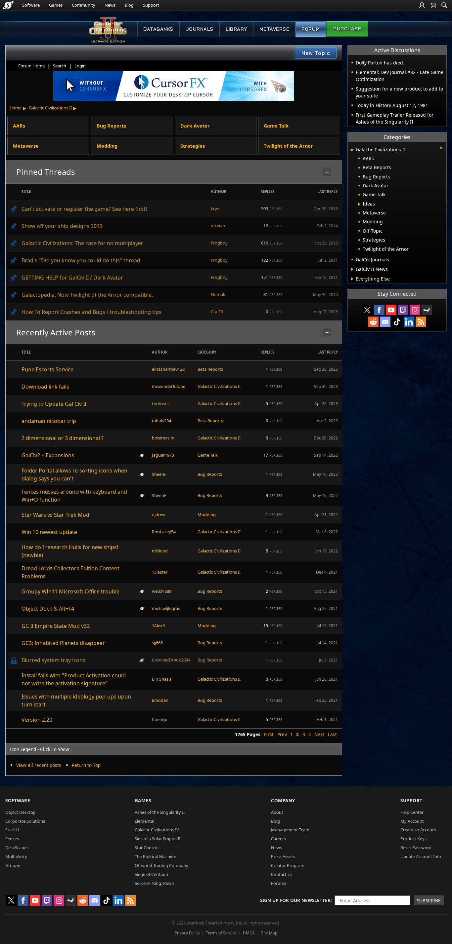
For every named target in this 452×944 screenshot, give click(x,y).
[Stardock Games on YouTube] (391, 310)
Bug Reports (111, 126)
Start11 (12, 830)
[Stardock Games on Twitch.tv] (403, 310)
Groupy (12, 865)
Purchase (347, 29)
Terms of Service (221, 933)
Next (319, 734)
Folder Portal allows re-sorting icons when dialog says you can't (74, 474)
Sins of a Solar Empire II (157, 839)
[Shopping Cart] (433, 5)
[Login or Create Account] (422, 5)
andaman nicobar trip (49, 421)
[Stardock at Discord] (385, 322)
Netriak (218, 294)
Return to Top (86, 765)
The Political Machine (155, 856)
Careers (278, 839)
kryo (215, 208)
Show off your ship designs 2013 (62, 226)
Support (151, 5)
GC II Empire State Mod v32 (56, 625)
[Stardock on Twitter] (367, 310)
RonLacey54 (164, 532)
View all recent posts (38, 765)
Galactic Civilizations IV (157, 830)
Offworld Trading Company (161, 865)
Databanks (158, 29)
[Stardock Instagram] (415, 310)
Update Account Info (420, 856)
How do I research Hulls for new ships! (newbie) (70, 551)
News (110, 5)
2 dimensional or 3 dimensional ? (63, 438)
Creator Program (287, 865)
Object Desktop (20, 812)
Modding (107, 146)
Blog (129, 5)
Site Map (269, 933)
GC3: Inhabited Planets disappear (63, 643)
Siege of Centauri (151, 874)
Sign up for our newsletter (295, 900)
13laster (159, 572)
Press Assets (283, 856)
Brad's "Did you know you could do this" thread (81, 260)
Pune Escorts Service (47, 369)
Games (56, 5)
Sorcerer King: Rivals (154, 883)
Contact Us (282, 874)
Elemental (144, 821)
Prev (282, 734)
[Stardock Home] (8, 5)
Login (80, 66)
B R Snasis (161, 679)
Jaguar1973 (163, 455)
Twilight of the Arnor (288, 146)
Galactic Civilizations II (50, 108)
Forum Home (31, 66)
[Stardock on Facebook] (379, 310)
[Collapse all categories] (441, 148)
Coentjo (159, 719)
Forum (310, 29)
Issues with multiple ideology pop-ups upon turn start (76, 700)
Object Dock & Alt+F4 (48, 608)
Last (332, 734)
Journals (199, 29)
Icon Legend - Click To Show (39, 749)
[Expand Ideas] (359, 204)
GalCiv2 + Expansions (48, 455)
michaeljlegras (166, 608)
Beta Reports (210, 369)
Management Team (290, 830)
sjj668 (157, 643)
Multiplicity (16, 856)
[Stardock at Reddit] (373, 322)
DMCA (249, 933)
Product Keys (413, 839)
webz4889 (161, 591)
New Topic (315, 53)
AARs (19, 126)
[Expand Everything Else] (352, 279)
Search (59, 66)
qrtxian (218, 226)
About (277, 812)
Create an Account (418, 830)
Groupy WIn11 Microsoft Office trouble (70, 591)
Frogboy (219, 243)
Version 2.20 (37, 719)
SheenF (159, 474)
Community (83, 5)
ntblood (160, 551)
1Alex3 (158, 625)
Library (236, 29)
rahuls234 (161, 421)
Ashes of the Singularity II (160, 812)
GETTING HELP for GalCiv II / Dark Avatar (72, 277)
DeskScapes (16, 847)
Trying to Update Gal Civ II (54, 403)
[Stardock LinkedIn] (409, 322)
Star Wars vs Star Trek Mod (55, 514)
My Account (412, 821)
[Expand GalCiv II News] (352, 269)
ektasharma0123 (168, 369)
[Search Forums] (444, 5)
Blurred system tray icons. (54, 660)
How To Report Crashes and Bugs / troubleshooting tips (91, 312)
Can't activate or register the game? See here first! (84, 208)
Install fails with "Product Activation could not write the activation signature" (74, 679)
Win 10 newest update (49, 532)
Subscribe (429, 900)
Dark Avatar (195, 126)
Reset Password (415, 847)
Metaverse (274, 29)
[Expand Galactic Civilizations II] (351, 150)
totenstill (160, 403)
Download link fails (45, 386)
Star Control (146, 847)
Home (16, 108)
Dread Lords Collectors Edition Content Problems (70, 572)
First (269, 734)
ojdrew (158, 514)
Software (31, 5)
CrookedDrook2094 (171, 660)
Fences (12, 839)
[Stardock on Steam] (427, 310)
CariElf (217, 312)
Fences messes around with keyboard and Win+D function (74, 495)
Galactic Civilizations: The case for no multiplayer (82, 243)
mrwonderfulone (168, 386)
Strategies (192, 146)
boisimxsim (163, 438)
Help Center (412, 812)
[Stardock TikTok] (397, 322)
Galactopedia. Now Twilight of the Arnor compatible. (87, 294)
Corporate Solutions (25, 821)
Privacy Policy (187, 933)
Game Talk (276, 126)
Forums (278, 883)
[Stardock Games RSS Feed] (421, 322)
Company (283, 800)
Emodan (160, 700)
